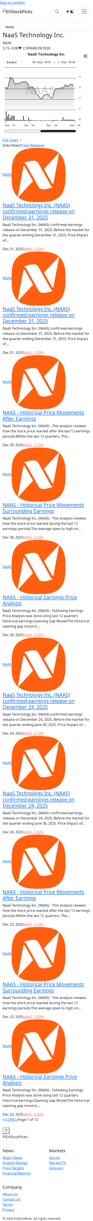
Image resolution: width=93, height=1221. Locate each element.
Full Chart (11, 140)
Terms (8, 1204)
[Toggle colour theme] (70, 11)
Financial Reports (17, 1173)
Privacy (8, 1209)
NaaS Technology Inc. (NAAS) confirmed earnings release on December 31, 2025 (38, 211)
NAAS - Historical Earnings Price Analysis (40, 600)
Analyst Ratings (15, 1163)
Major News (12, 1157)
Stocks (54, 1157)
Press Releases (32, 145)
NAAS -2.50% (33, 249)
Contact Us (12, 1199)
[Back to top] (6, 1130)
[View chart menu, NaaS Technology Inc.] (85, 56)
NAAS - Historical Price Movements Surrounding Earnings (43, 507)
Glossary (56, 1168)
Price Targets (13, 1168)
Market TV (57, 1163)
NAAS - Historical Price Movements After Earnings (43, 415)
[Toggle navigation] (84, 11)
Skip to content (12, 2)
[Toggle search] (56, 11)
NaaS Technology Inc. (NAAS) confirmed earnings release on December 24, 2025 (38, 700)
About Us (10, 1194)
